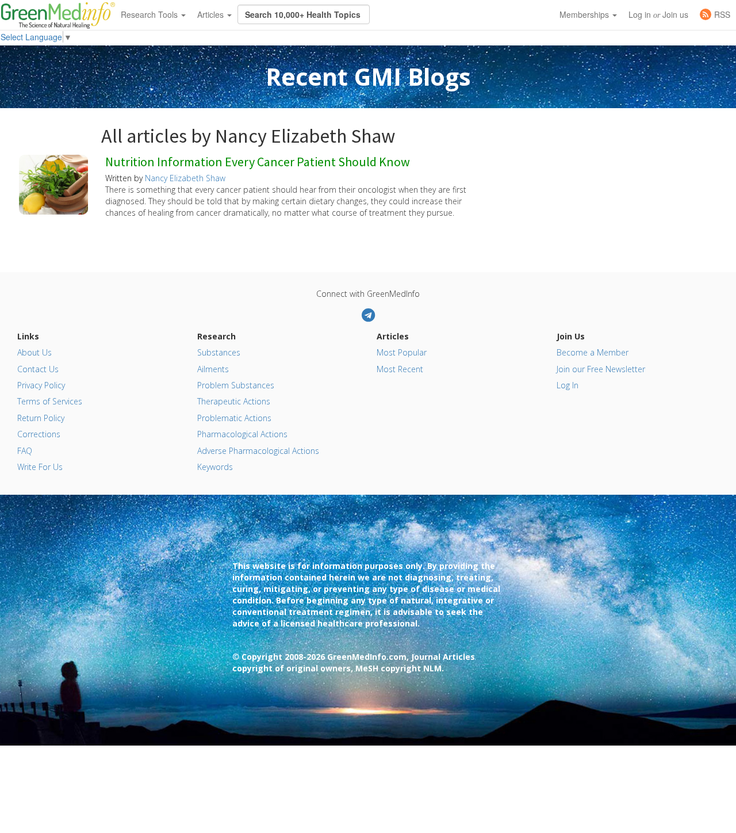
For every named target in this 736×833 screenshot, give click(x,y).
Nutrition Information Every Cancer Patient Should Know (257, 162)
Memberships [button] (585, 14)
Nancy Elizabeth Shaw (185, 178)
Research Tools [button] (150, 14)
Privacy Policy (41, 385)
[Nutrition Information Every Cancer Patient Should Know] (53, 183)
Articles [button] (211, 14)
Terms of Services (49, 401)
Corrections (38, 434)
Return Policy (40, 417)
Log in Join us (658, 14)
